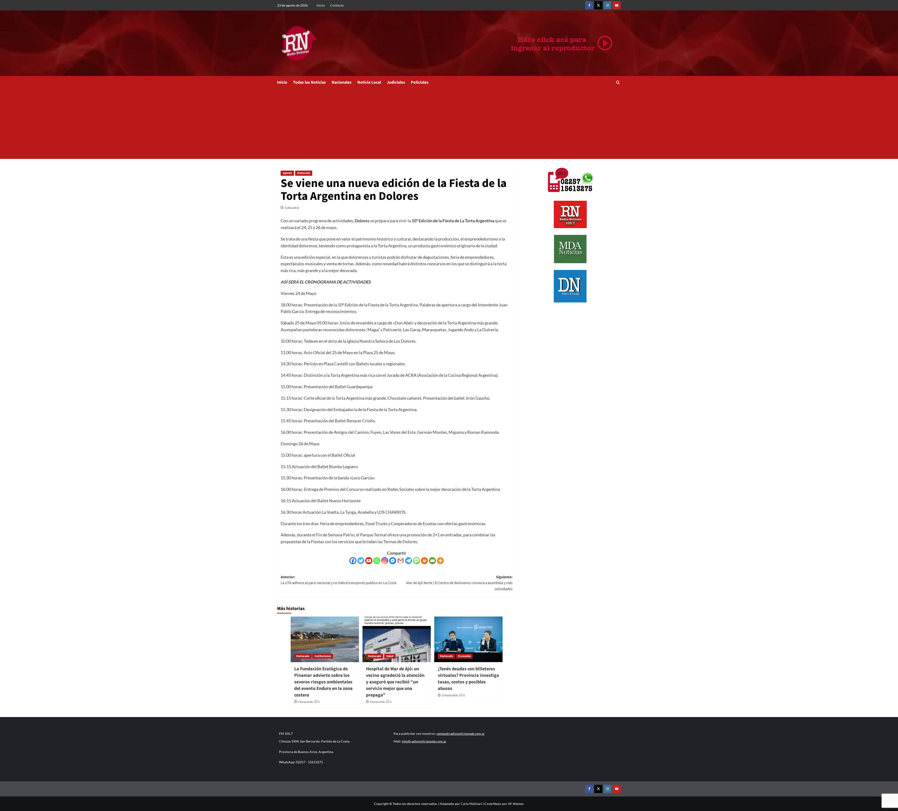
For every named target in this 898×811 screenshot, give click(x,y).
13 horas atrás (450, 695)
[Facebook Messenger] (392, 560)
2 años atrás (292, 207)
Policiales (419, 82)
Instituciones (323, 656)
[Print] (424, 560)
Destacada (303, 173)
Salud (389, 656)
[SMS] (416, 560)
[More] (440, 560)
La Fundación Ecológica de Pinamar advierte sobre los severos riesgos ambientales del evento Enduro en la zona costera (323, 682)
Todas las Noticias (309, 82)
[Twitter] (360, 560)
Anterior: (338, 580)
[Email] (432, 560)
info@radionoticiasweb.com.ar (424, 741)
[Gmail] (400, 560)
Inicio (321, 5)
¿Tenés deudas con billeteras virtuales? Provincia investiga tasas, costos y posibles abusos (468, 679)
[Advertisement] (449, 124)
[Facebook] (352, 560)
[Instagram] (384, 560)
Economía (464, 656)
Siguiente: (459, 583)
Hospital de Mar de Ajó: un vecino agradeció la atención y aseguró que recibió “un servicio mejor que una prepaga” (395, 682)
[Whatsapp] (376, 560)
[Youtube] (368, 560)
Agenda (287, 173)
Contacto (337, 5)
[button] (618, 82)
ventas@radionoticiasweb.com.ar (461, 734)
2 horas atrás (305, 702)
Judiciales (396, 82)
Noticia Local (369, 82)
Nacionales (341, 82)
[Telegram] (408, 560)
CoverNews (492, 804)
